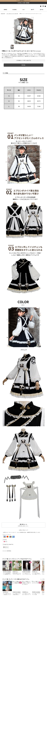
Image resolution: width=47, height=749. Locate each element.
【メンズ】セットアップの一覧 (12, 13)
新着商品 (5, 9)
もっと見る (42, 558)
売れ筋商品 (14, 9)
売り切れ (23, 65)
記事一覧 (41, 9)
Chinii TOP (3, 13)
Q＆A (24, 9)
